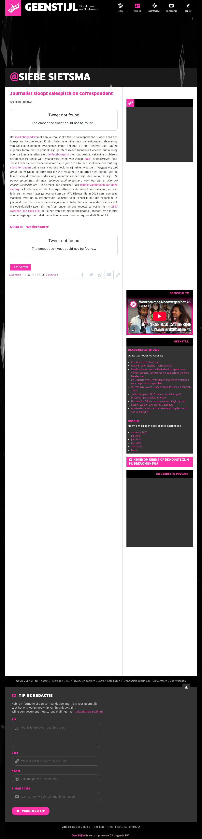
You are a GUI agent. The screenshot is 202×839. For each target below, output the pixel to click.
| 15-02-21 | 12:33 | (40, 275)
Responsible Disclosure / (138, 681)
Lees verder (20, 267)
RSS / (69, 681)
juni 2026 (136, 439)
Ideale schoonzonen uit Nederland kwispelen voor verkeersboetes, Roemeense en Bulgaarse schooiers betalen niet (160, 373)
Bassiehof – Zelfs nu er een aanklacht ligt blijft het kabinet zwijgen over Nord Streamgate (158, 402)
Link (15, 753)
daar (88, 159)
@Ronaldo (15, 275)
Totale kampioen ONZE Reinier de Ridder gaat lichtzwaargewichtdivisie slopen (156, 395)
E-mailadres (21, 789)
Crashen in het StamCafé (145, 362)
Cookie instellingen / (110, 681)
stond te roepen (20, 167)
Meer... (134, 450)
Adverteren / (161, 681)
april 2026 (136, 446)
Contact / (45, 681)
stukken (99, 827)
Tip (14, 720)
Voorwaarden (178, 681)
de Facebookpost (58, 154)
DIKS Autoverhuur (128, 827)
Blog (110, 827)
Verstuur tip (33, 811)
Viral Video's (82, 827)
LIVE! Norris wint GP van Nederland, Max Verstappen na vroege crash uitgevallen (160, 381)
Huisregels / (58, 681)
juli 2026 (135, 436)
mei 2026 (136, 443)
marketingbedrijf (25, 137)
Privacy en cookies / (85, 681)
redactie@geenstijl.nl (89, 711)
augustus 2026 (139, 432)
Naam (16, 771)
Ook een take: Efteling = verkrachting (151, 365)
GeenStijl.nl (78, 836)
